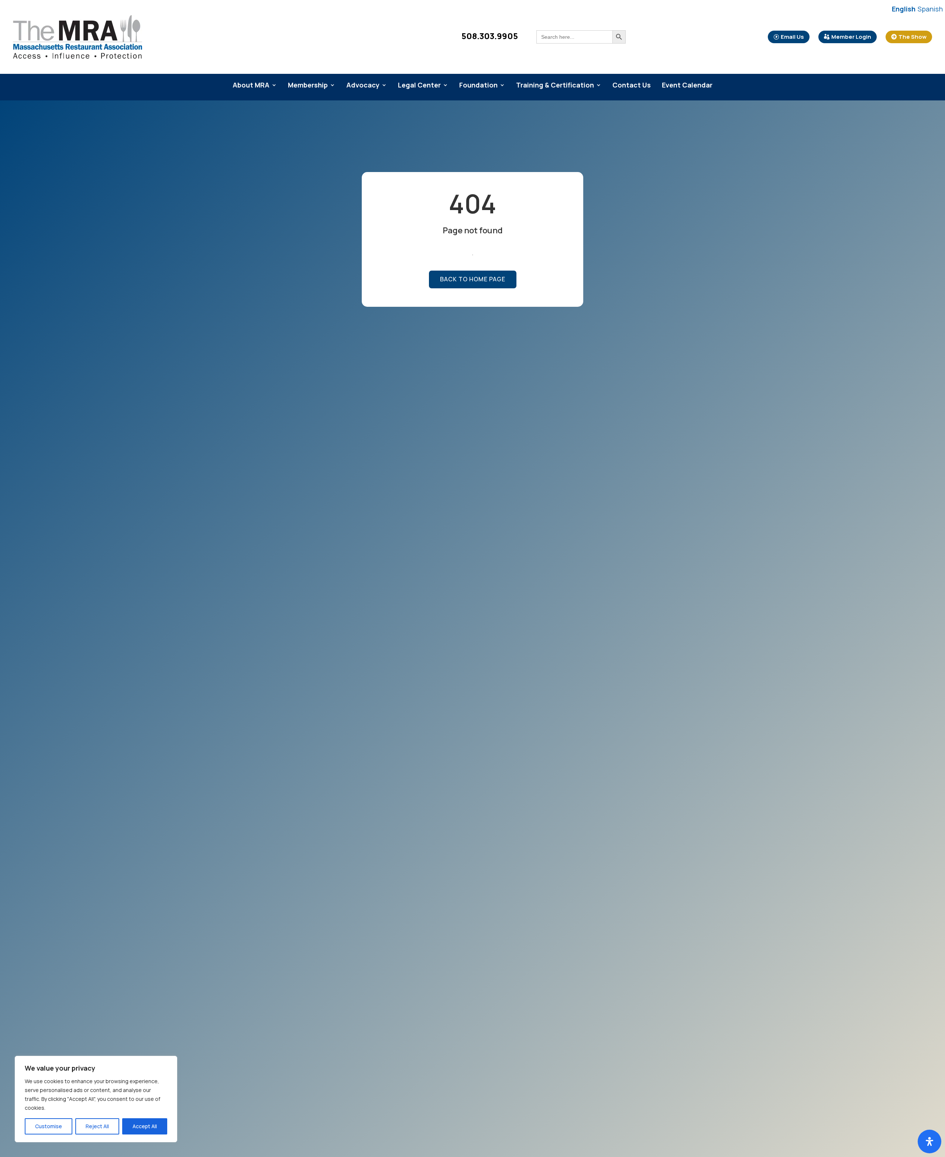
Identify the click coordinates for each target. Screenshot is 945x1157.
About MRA (251, 85)
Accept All (145, 1126)
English (903, 8)
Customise (48, 1126)
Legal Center (419, 85)
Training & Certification (555, 85)
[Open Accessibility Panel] (929, 1141)
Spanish (930, 8)
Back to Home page (472, 279)
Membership (308, 85)
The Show (912, 37)
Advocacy (362, 85)
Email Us (792, 37)
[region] (96, 1099)
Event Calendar (687, 85)
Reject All (97, 1126)
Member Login (851, 37)
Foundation (478, 85)
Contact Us (631, 85)
